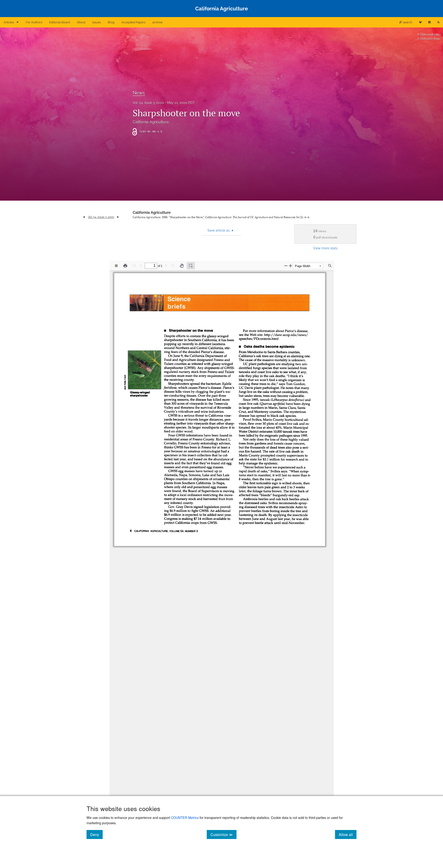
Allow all (347, 834)
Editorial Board (59, 22)
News (139, 93)
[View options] (116, 265)
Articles (8, 22)
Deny (96, 834)
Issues (96, 22)
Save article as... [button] (220, 230)
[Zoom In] (290, 266)
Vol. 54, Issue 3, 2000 (148, 103)
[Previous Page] (141, 265)
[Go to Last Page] (172, 265)
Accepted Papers (133, 22)
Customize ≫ (223, 834)
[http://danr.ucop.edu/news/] (286, 334)
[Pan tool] (181, 265)
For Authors (34, 22)
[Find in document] (330, 265)
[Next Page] (166, 265)
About (81, 22)
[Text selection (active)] (191, 265)
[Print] (125, 265)
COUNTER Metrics (185, 817)
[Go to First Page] (134, 265)
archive (157, 22)
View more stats (325, 248)
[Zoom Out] (286, 266)
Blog (111, 22)
